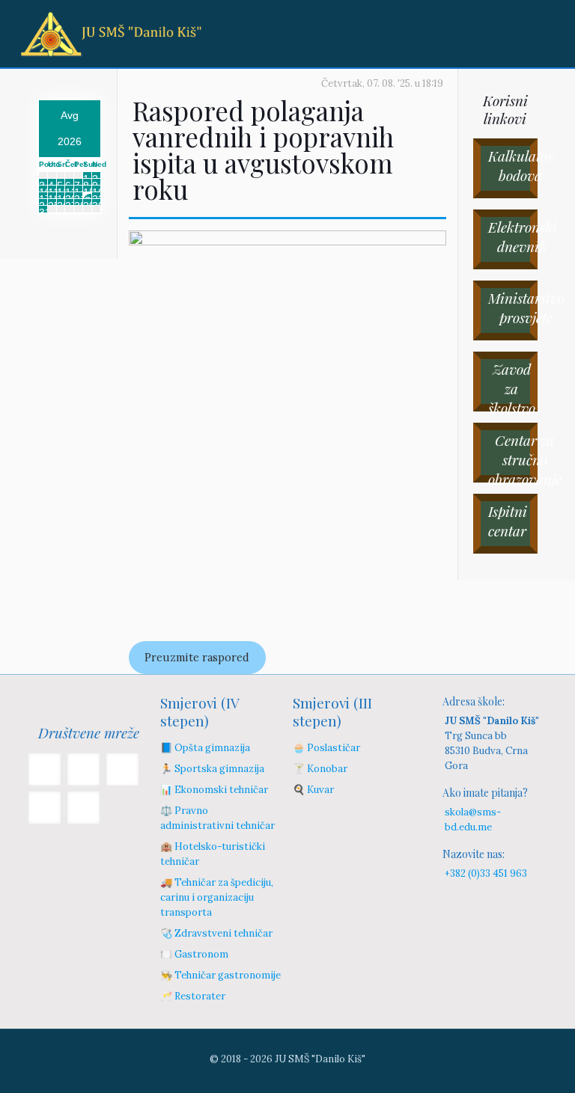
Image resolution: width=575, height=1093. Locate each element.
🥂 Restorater (192, 996)
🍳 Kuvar (313, 789)
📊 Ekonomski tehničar (214, 789)
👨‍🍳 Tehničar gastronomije (220, 975)
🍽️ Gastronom (194, 954)
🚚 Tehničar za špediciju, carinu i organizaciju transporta (216, 897)
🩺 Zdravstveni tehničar (216, 933)
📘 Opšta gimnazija (205, 747)
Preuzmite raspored (196, 657)
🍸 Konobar (320, 768)
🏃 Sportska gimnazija (212, 768)
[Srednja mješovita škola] (111, 33)
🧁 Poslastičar (326, 747)
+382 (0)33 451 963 (486, 873)
